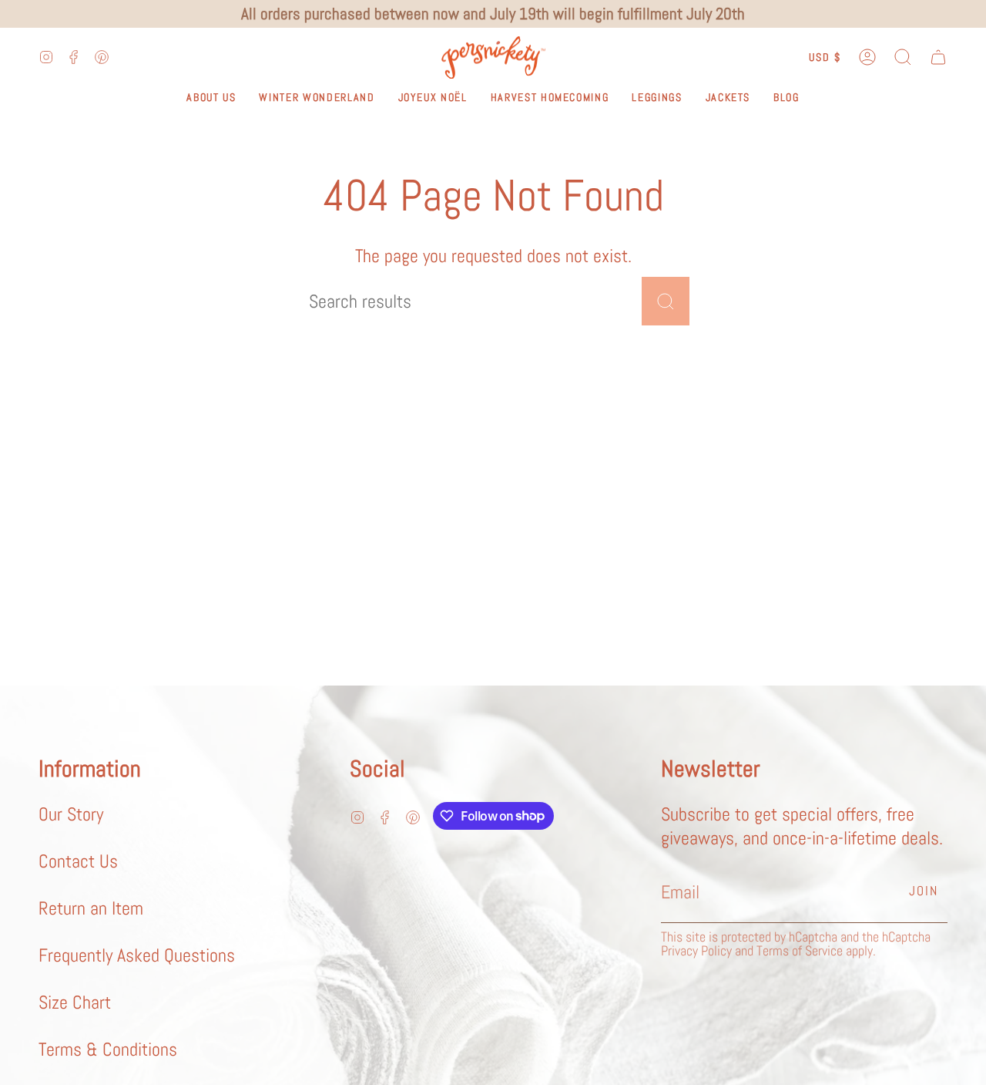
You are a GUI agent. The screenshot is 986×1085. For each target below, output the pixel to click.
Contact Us (78, 861)
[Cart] (938, 57)
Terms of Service (799, 950)
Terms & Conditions (108, 1049)
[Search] (665, 301)
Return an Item (91, 908)
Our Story (71, 814)
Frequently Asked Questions (137, 955)
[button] (903, 57)
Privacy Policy (696, 950)
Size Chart (75, 1002)
